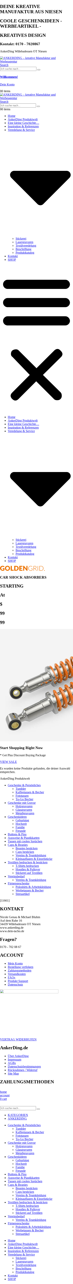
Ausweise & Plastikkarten (24, 837)
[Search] (38, 69)
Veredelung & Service (21, 1254)
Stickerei (21, 238)
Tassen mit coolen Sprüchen (25, 841)
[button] (4, 65)
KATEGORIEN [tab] (18, 1115)
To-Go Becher (24, 799)
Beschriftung (23, 249)
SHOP (12, 259)
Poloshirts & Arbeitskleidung (33, 887)
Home (11, 115)
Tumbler (21, 788)
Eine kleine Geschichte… (23, 122)
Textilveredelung (26, 245)
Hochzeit (21, 823)
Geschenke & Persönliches (24, 785)
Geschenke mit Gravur (22, 802)
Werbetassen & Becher (30, 890)
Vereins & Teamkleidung (31, 855)
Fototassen (22, 795)
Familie (20, 827)
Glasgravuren (24, 809)
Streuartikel (23, 894)
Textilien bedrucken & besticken (27, 862)
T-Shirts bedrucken (27, 865)
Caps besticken (25, 851)
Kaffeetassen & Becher (30, 792)
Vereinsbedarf (16, 876)
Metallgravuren (25, 813)
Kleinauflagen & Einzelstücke (34, 858)
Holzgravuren (24, 806)
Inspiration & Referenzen (23, 126)
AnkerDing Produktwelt (23, 119)
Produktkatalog (25, 252)
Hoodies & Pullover (28, 869)
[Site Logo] (36, 61)
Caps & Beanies (18, 844)
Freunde (21, 830)
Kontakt (13, 256)
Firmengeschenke (18, 883)
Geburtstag (22, 820)
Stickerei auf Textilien (29, 873)
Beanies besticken (27, 848)
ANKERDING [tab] (17, 1118)
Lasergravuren (24, 242)
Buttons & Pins (17, 834)
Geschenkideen (17, 816)
